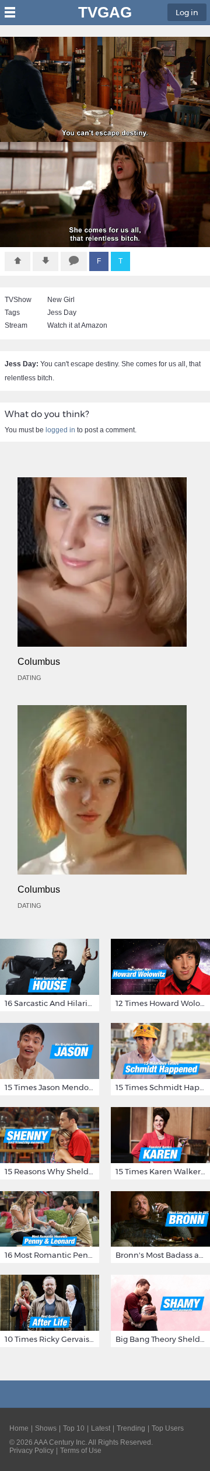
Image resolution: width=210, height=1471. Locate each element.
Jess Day (61, 312)
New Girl (61, 300)
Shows (46, 1428)
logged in (60, 430)
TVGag (105, 12)
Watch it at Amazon (77, 325)
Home (19, 1428)
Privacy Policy (31, 1450)
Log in (187, 12)
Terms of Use (81, 1450)
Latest (100, 1428)
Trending (131, 1428)
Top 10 (74, 1428)
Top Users (168, 1428)
